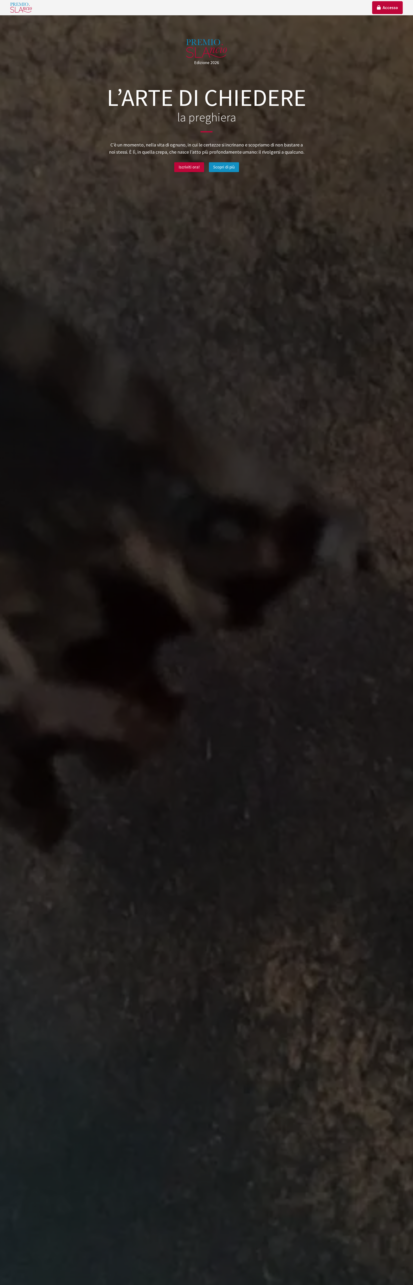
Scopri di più (224, 167)
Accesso (390, 7)
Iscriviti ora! (189, 167)
